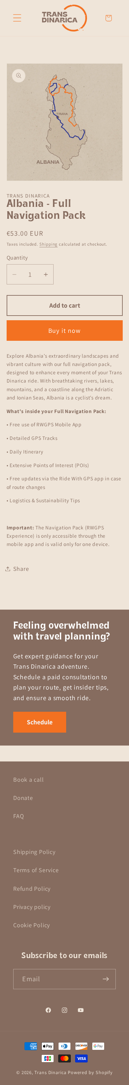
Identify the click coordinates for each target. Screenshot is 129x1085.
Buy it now (64, 330)
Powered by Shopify (90, 1072)
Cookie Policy (31, 925)
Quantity (17, 257)
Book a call (28, 779)
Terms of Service (36, 870)
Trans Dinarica (50, 1072)
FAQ (18, 816)
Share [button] (21, 569)
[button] (17, 18)
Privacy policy (32, 907)
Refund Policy (32, 888)
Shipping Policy (34, 852)
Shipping (48, 244)
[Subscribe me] (106, 979)
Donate (23, 798)
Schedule (40, 722)
